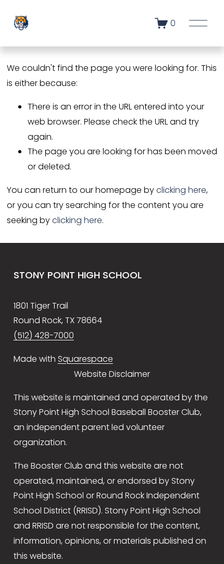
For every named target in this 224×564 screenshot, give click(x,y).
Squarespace (85, 359)
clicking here (181, 190)
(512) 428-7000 (44, 335)
